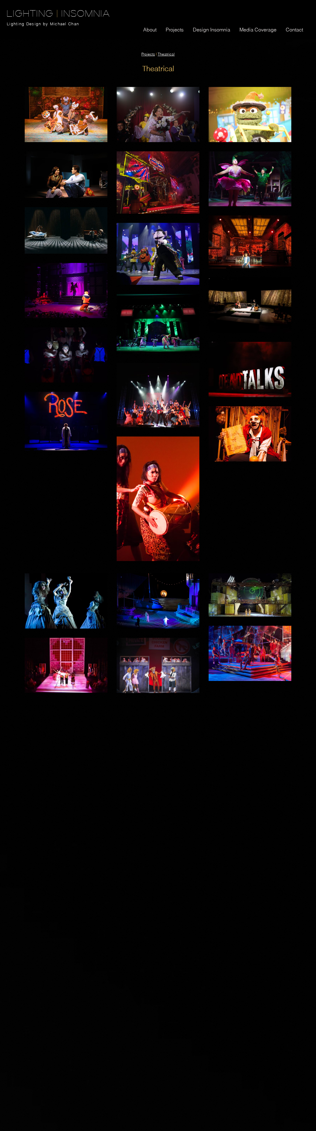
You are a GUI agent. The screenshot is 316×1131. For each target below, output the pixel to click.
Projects (148, 54)
